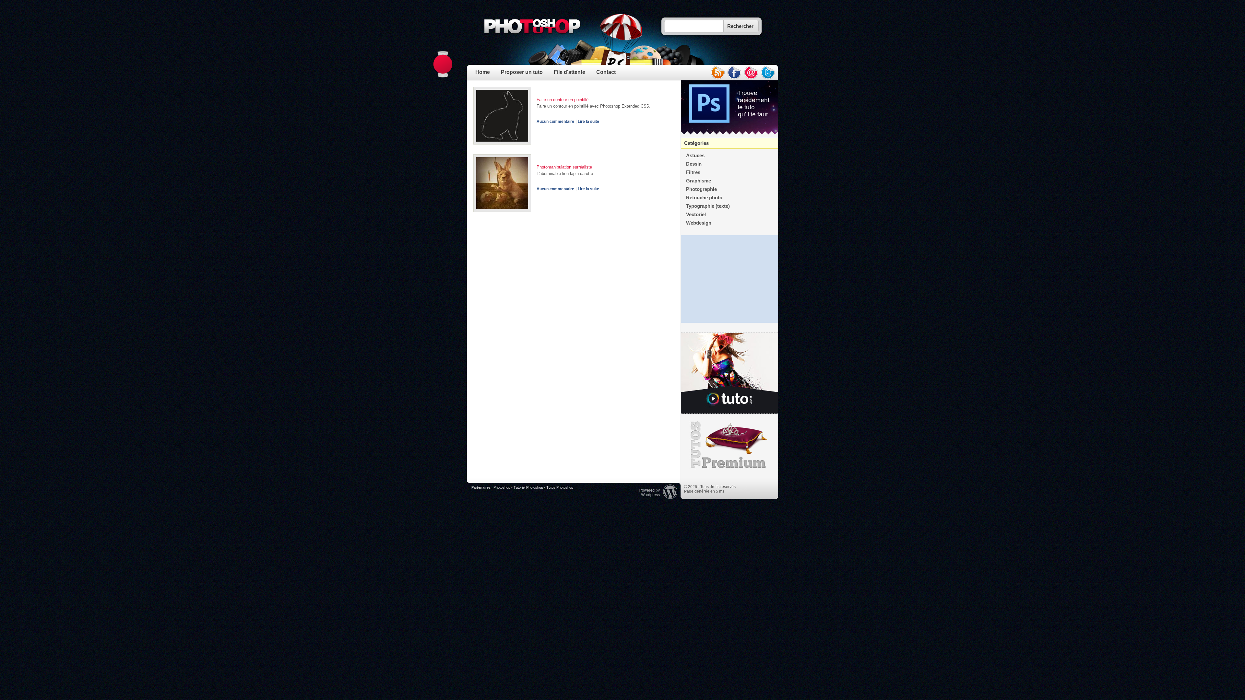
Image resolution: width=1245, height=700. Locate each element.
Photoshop (501, 487)
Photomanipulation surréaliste (564, 167)
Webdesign (698, 223)
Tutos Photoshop (559, 487)
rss (717, 72)
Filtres (693, 172)
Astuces (695, 155)
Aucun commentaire (555, 121)
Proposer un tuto (522, 72)
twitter (768, 72)
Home (482, 72)
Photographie (701, 189)
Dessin (694, 164)
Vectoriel (696, 214)
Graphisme (698, 180)
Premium (729, 444)
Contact (606, 72)
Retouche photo (704, 197)
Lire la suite (588, 121)
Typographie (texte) (708, 206)
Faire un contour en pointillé (562, 99)
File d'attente (569, 72)
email (751, 72)
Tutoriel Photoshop (528, 487)
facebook (734, 72)
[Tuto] (729, 373)
